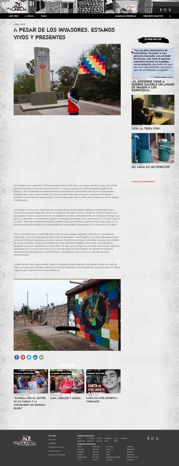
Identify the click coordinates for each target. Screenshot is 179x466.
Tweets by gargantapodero (143, 181)
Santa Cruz (131, 454)
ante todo (13, 16)
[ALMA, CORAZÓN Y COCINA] (67, 381)
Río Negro (109, 446)
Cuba (79, 438)
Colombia (90, 438)
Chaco (108, 452)
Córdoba (80, 449)
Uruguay (90, 441)
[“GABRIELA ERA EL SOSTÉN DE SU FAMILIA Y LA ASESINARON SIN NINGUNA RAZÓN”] (30, 381)
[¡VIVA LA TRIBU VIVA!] (153, 110)
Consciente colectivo (153, 16)
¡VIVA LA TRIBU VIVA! (146, 128)
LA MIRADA (29, 16)
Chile (116, 438)
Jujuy (79, 460)
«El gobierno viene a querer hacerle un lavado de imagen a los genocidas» (153, 86)
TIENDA (44, 16)
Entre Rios (96, 446)
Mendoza (109, 449)
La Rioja (95, 460)
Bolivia (99, 441)
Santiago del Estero (113, 457)
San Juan (96, 457)
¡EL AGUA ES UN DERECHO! (151, 167)
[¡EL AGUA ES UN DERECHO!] (153, 148)
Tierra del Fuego (133, 457)
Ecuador (124, 438)
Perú (106, 441)
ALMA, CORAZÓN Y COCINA (65, 398)
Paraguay (108, 438)
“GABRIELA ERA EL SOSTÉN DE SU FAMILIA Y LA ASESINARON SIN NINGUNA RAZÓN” (30, 403)
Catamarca (131, 449)
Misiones (130, 452)
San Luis (95, 452)
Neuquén (96, 449)
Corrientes (130, 460)
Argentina (81, 441)
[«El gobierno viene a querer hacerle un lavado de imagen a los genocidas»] (153, 63)
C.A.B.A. (79, 446)
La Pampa (130, 446)
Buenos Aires (81, 457)
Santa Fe (96, 454)
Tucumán (80, 452)
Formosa (109, 460)
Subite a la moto (54, 451)
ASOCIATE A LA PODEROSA (57, 455)
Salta (108, 454)
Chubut (80, 454)
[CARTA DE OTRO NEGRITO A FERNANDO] (103, 381)
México (99, 438)
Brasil (116, 441)
